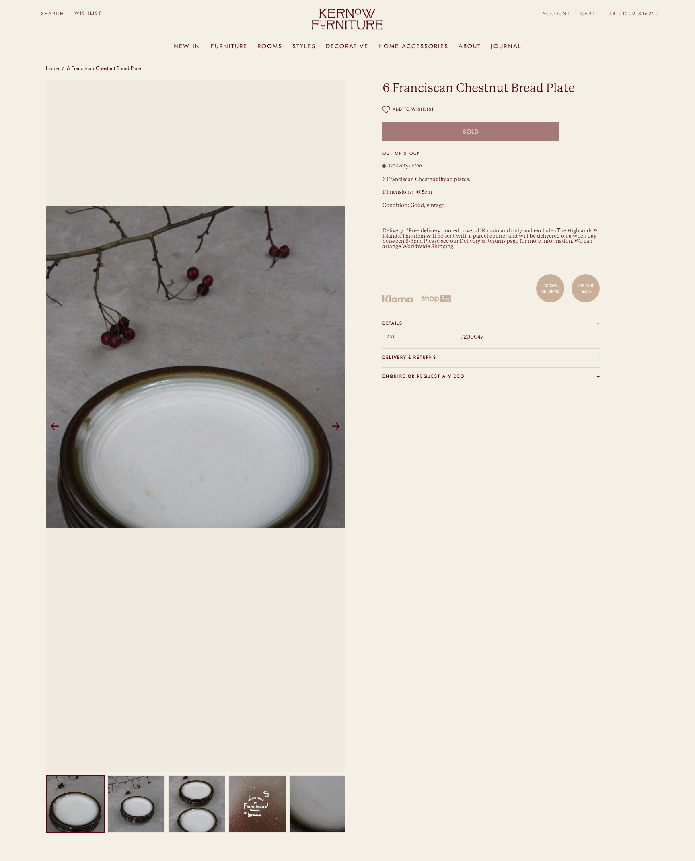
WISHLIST (88, 13)
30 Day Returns (550, 288)
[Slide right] (336, 426)
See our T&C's (585, 288)
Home (52, 68)
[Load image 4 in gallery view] (257, 804)
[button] (52, 13)
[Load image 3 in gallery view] (197, 804)
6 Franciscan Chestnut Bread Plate (104, 68)
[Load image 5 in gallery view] (318, 804)
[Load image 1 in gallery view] (75, 804)
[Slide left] (55, 426)
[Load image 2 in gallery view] (136, 804)
